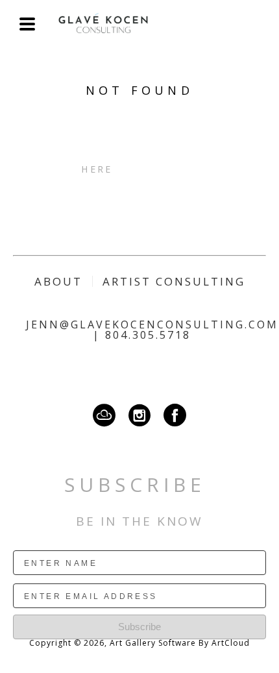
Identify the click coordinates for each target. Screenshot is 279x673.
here (96, 169)
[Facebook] (175, 415)
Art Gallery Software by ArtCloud (180, 642)
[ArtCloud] (107, 415)
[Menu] (27, 24)
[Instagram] (142, 415)
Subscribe (139, 626)
